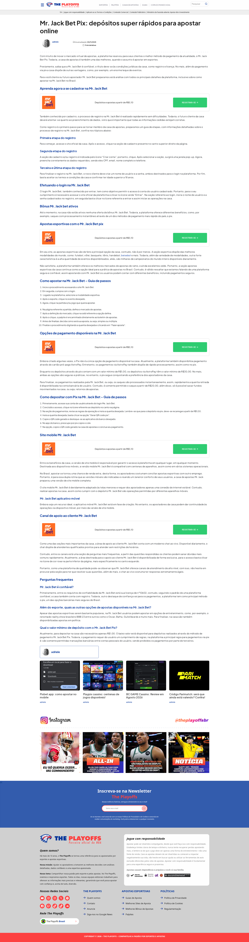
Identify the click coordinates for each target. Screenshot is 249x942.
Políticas (167, 891)
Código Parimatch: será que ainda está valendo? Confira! (187, 695)
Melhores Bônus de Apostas (139, 908)
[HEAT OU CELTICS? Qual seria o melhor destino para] (146, 752)
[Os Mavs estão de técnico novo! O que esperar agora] (188, 752)
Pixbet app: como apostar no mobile (58, 695)
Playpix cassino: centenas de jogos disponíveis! (101, 695)
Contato (91, 903)
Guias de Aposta (134, 897)
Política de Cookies (173, 903)
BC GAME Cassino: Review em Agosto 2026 (145, 695)
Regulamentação (172, 908)
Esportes (103, 5)
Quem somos (93, 897)
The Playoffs (92, 891)
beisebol (126, 255)
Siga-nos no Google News (99, 914)
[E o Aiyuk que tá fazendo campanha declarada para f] (60, 752)
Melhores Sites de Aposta (138, 903)
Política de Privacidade (175, 897)
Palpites (115, 5)
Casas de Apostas (130, 5)
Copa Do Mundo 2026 (160, 5)
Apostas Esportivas (136, 891)
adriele (55, 42)
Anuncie (91, 908)
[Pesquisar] (206, 4)
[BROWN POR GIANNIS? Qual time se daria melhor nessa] (103, 752)
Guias (144, 5)
